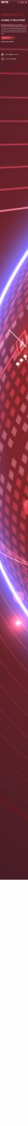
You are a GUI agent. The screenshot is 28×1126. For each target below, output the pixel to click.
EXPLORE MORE (7, 37)
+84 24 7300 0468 (10, 59)
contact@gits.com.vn (11, 54)
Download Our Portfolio (7, 41)
